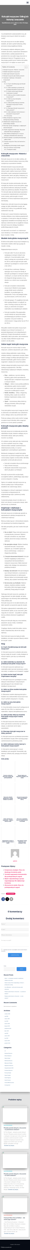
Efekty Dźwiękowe (8, 1055)
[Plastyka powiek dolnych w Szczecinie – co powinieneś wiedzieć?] (15, 1114)
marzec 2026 (7, 1018)
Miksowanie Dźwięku (8, 1063)
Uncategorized (10, 893)
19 (5, 1050)
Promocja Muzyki (8, 1072)
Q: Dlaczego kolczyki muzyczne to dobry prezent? (15, 109)
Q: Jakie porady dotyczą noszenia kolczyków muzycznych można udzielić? (15, 104)
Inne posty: (9, 115)
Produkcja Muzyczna (8, 1070)
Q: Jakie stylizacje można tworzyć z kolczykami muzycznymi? (15, 112)
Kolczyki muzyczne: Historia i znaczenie (13, 69)
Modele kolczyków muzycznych (11, 71)
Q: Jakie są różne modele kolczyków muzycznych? (16, 96)
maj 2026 (6, 1016)
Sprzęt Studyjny (8, 1075)
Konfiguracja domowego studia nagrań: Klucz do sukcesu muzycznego (14, 146)
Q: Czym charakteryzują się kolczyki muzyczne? (15, 84)
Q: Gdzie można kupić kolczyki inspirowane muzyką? (14, 92)
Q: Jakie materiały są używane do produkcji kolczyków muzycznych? (15, 88)
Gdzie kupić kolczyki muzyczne (11, 73)
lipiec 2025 (7, 1030)
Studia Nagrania (8, 1077)
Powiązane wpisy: (11, 149)
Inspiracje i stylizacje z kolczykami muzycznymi (12, 78)
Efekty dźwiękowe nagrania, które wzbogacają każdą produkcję (12, 118)
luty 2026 (6, 1021)
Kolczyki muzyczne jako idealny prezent (13, 75)
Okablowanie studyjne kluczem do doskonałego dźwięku (12, 122)
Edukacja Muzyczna (8, 1053)
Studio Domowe (8, 1080)
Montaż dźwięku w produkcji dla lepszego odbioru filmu (15, 138)
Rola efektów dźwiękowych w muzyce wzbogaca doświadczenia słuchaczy (14, 134)
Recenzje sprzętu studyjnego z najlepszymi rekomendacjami (14, 126)
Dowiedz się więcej (9, 1145)
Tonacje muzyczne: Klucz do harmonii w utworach (14, 142)
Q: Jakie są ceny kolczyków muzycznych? (13, 99)
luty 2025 (6, 1038)
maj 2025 (6, 1033)
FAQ (4, 82)
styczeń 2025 (7, 1040)
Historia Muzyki (7, 1058)
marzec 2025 (7, 1035)
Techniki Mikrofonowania (9, 1082)
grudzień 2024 (7, 1043)
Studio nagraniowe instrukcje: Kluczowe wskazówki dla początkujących (14, 130)
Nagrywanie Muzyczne (9, 1065)
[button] (27, 2)
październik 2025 (8, 1028)
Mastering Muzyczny (8, 1060)
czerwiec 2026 (7, 1013)
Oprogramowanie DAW (9, 1067)
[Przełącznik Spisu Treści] (25, 67)
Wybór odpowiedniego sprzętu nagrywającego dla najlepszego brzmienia (14, 881)
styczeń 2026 (7, 1023)
